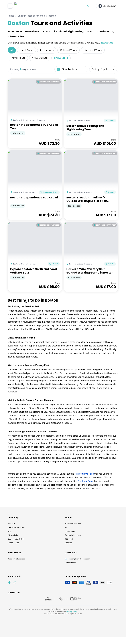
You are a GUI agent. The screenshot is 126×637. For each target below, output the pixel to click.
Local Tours (26, 50)
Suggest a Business (16, 559)
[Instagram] (14, 582)
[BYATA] (48, 599)
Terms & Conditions (16, 527)
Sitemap (68, 543)
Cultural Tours (68, 50)
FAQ (66, 527)
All (11, 50)
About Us (11, 523)
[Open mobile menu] (10, 6)
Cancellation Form (73, 535)
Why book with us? (73, 523)
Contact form (70, 562)
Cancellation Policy (16, 539)
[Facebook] (9, 582)
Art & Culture (40, 58)
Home (11, 15)
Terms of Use (13, 543)
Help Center (70, 531)
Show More (61, 58)
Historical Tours (92, 50)
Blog (9, 531)
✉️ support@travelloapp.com (77, 559)
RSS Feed (69, 539)
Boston (52, 15)
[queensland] (75, 599)
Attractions (47, 50)
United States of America (31, 15)
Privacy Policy (13, 535)
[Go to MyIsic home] (19, 5)
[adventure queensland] (61, 599)
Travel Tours (17, 58)
